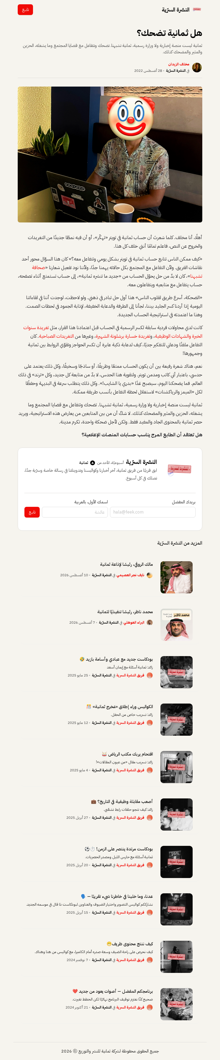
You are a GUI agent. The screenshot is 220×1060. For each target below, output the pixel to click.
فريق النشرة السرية (130, 675)
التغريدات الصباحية (56, 336)
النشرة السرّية (176, 70)
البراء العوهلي (133, 622)
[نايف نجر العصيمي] (149, 575)
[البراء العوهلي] (149, 622)
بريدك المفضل (184, 502)
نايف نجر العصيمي (130, 575)
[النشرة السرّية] (197, 9)
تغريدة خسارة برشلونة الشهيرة (123, 336)
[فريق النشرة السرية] (149, 675)
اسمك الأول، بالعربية (91, 502)
